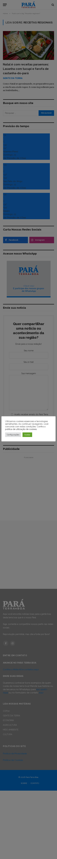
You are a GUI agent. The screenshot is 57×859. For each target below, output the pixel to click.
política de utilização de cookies (21, 429)
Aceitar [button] (27, 435)
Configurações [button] (13, 435)
